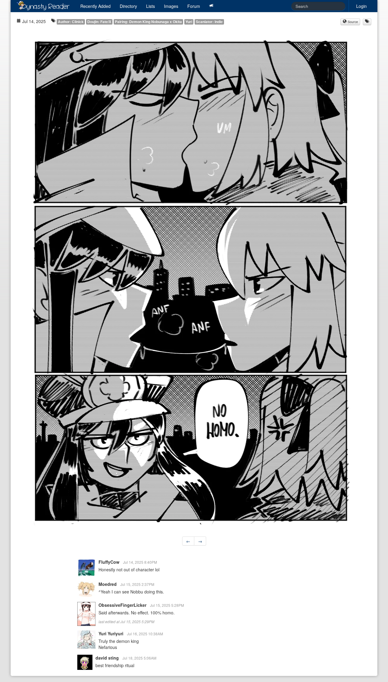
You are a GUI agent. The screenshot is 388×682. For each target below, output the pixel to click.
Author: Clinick (71, 21)
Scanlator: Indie (209, 21)
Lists (150, 6)
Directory (128, 6)
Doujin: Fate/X (99, 21)
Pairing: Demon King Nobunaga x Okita (148, 21)
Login (361, 6)
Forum (193, 6)
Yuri (189, 21)
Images (171, 6)
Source (352, 21)
